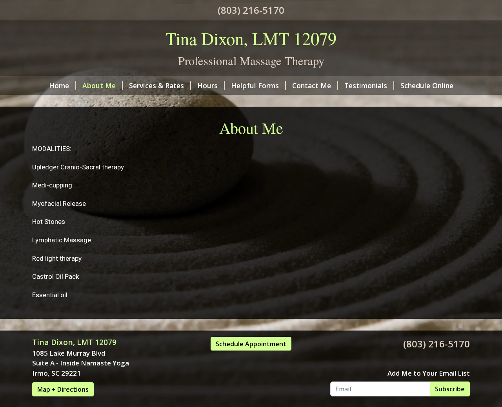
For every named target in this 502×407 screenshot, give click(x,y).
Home (59, 85)
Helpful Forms (255, 85)
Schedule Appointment (251, 344)
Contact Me (311, 85)
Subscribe (450, 389)
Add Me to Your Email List (428, 373)
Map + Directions (63, 389)
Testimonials (365, 85)
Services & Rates (156, 85)
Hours (207, 85)
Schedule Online (426, 85)
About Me (99, 85)
